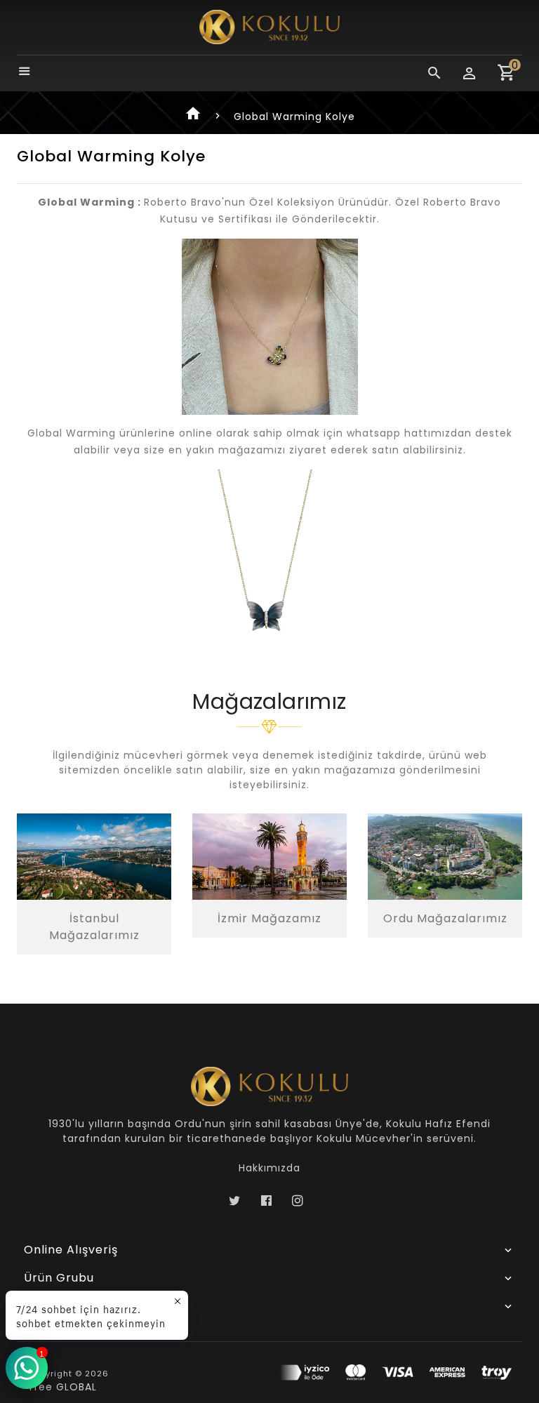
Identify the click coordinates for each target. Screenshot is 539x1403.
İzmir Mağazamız (269, 918)
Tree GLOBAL (62, 1387)
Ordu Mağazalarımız (445, 918)
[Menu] (24, 72)
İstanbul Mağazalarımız (94, 926)
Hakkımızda (269, 1168)
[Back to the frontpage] (194, 116)
